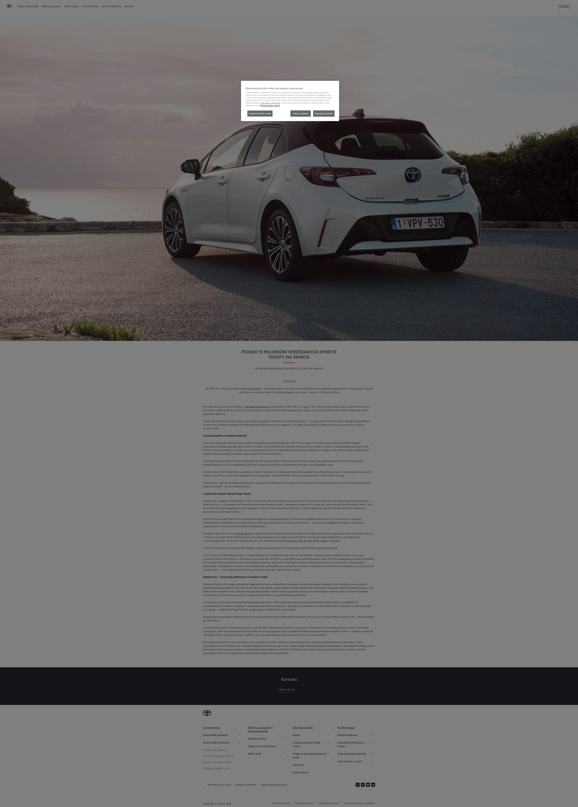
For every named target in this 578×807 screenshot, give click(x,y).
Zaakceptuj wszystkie (324, 113)
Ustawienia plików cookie (260, 113)
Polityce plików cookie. (270, 105)
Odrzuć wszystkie (300, 113)
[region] (290, 101)
